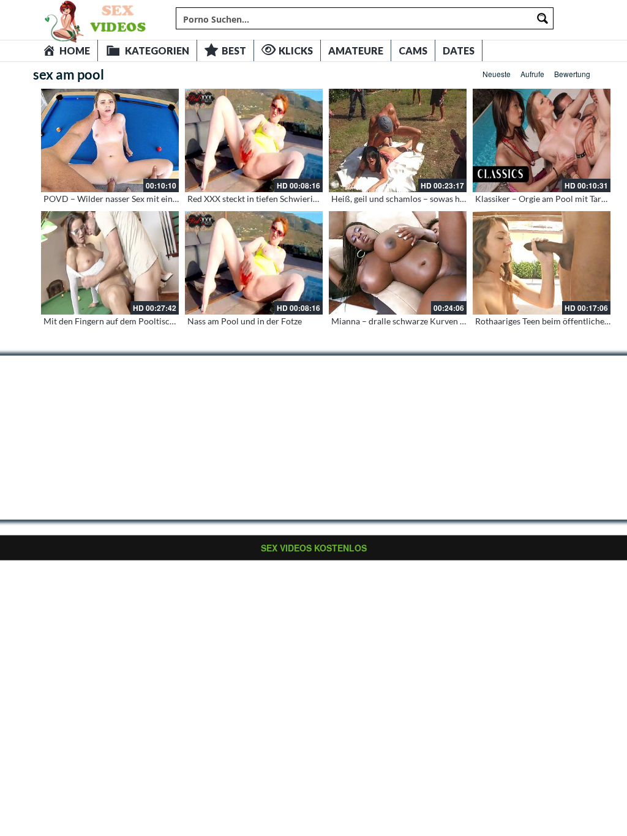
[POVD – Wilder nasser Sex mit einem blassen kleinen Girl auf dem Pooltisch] (110, 140)
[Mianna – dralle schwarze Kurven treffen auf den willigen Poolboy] (398, 263)
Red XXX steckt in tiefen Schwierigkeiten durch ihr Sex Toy (297, 198)
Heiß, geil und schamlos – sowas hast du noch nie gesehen (440, 198)
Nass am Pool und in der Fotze (244, 321)
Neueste (496, 74)
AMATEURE (355, 50)
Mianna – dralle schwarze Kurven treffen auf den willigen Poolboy (456, 321)
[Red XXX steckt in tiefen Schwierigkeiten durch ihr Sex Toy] (254, 140)
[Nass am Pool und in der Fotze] (254, 263)
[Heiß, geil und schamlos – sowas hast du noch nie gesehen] (398, 140)
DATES (459, 50)
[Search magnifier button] (542, 18)
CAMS (413, 50)
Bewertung (572, 74)
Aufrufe (532, 74)
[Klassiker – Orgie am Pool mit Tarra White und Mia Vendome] (541, 140)
